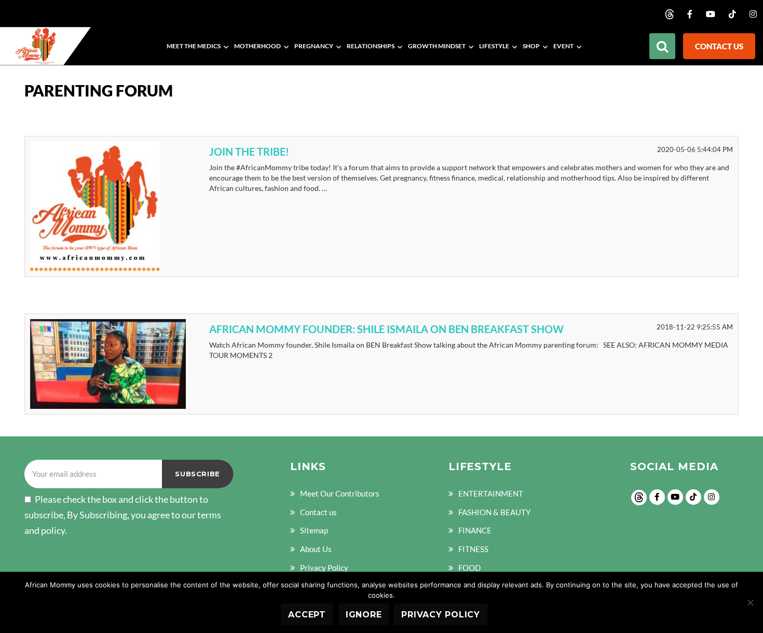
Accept (307, 615)
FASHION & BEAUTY (494, 512)
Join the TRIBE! (249, 151)
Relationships (370, 46)
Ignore (364, 615)
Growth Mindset (437, 46)
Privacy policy (440, 615)
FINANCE (475, 530)
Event (563, 46)
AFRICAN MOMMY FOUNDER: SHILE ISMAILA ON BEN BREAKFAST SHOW (386, 329)
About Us (316, 549)
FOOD (469, 567)
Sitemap (314, 530)
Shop (531, 46)
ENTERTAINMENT (490, 493)
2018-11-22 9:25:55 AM (695, 327)
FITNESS (473, 549)
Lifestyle (494, 46)
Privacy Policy (324, 567)
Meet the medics (194, 46)
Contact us (719, 46)
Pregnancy (313, 46)
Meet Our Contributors (339, 493)
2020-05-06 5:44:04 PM (695, 149)
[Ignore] (750, 602)
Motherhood (257, 46)
